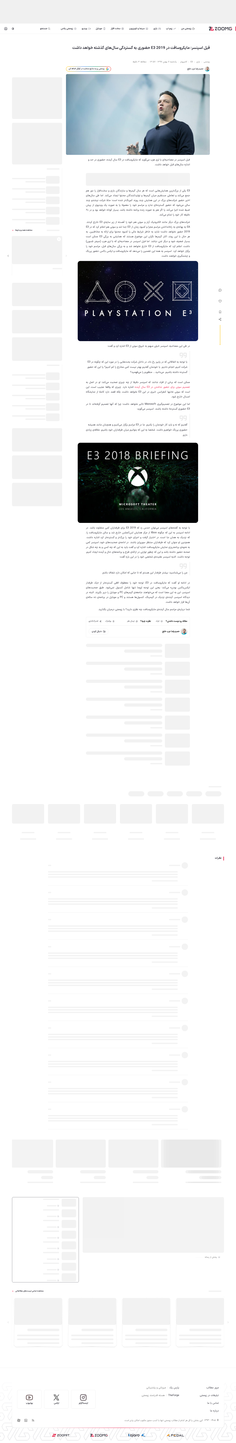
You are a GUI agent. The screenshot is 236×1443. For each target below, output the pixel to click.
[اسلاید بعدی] (8, 256)
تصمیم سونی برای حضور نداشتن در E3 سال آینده (162, 387)
